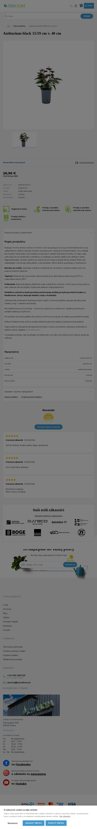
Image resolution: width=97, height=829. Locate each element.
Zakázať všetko (33, 823)
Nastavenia (13, 823)
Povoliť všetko (56, 823)
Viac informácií (64, 816)
